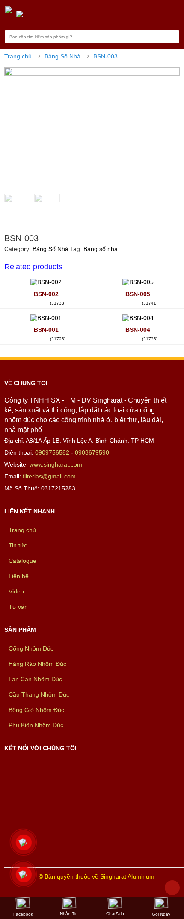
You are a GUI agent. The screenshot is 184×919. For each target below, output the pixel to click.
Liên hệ (19, 576)
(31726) (57, 339)
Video (16, 591)
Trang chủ (18, 56)
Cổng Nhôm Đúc (31, 648)
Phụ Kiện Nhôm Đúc (36, 725)
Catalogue (22, 560)
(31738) (57, 303)
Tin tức (18, 545)
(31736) (149, 339)
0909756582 (52, 452)
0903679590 (92, 452)
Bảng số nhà (100, 248)
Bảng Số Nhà (62, 56)
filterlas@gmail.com (49, 476)
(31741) (149, 303)
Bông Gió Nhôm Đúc (36, 709)
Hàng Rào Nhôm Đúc (37, 663)
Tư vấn (18, 606)
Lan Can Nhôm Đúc (35, 679)
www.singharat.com (56, 464)
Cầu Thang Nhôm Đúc (39, 694)
